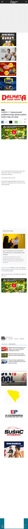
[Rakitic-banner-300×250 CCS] (8, 60)
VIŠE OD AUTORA (12, 344)
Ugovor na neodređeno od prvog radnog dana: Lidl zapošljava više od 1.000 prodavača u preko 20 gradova (14, 252)
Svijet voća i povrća (5, 267)
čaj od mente (11, 338)
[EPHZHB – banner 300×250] (14, 421)
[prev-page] (2, 366)
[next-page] (4, 366)
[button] (2, 1)
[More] (24, 122)
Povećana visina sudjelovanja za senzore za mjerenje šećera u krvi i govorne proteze (17, 361)
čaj (6, 338)
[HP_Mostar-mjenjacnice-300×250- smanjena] (14, 403)
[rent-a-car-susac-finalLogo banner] (14, 438)
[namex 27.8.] (8, 75)
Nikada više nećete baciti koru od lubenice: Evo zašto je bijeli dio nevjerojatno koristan (16, 349)
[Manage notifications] (2, 527)
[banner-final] (14, 457)
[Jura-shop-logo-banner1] (14, 103)
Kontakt (2, 525)
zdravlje (3, 340)
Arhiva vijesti (24, 525)
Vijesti (3, 363)
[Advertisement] (14, 18)
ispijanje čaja (22, 338)
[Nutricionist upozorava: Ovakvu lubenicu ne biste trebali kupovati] (4, 355)
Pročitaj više (5, 262)
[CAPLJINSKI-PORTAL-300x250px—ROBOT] (8, 45)
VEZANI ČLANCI (4, 344)
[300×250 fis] (8, 83)
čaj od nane (16, 338)
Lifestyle (3, 350)
